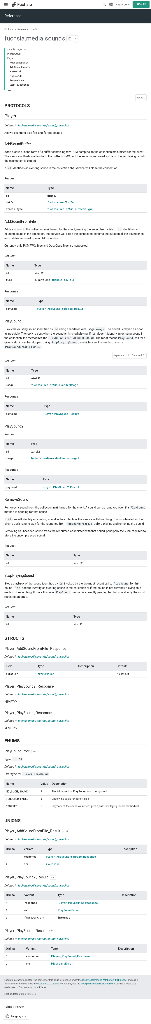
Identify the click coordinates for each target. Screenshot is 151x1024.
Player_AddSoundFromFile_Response (71, 856)
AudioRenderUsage (65, 385)
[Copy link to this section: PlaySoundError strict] (41, 751)
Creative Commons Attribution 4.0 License (104, 980)
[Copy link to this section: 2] (11, 864)
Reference (12, 16)
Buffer (70, 202)
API (35, 29)
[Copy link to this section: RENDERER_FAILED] (32, 799)
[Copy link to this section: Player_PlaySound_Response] (55, 713)
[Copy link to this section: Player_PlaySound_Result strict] (58, 931)
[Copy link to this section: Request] (19, 178)
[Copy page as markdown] (70, 39)
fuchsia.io (59, 280)
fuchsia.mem (55, 202)
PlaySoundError (68, 910)
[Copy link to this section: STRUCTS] (27, 638)
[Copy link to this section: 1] (11, 857)
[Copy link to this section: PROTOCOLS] (33, 106)
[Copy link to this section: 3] (11, 918)
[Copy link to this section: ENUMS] (23, 741)
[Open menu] (6, 4)
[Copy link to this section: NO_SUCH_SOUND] (31, 792)
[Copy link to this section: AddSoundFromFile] (39, 222)
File (72, 280)
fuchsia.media (57, 209)
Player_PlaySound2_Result (61, 487)
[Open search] (104, 4)
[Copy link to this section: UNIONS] (24, 821)
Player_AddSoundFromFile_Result (60, 308)
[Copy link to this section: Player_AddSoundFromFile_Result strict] (72, 831)
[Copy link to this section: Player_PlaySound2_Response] (57, 686)
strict (35, 751)
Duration (48, 674)
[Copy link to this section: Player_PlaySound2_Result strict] (60, 877)
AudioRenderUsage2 (65, 458)
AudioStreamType (81, 209)
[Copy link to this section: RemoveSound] (32, 499)
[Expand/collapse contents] (24, 49)
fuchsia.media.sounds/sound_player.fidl (43, 125)
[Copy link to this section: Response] (21, 291)
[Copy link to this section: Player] (20, 116)
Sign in (141, 4)
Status (54, 864)
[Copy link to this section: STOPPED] (21, 806)
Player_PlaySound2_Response (78, 903)
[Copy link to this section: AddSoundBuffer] (34, 144)
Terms (8, 1006)
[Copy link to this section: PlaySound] (25, 321)
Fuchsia (8, 29)
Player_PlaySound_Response (70, 956)
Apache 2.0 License (48, 983)
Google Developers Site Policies (98, 983)
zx (39, 674)
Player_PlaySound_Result (61, 414)
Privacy (19, 1006)
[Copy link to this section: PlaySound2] (27, 426)
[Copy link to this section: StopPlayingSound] (37, 575)
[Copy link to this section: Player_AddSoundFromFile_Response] (70, 649)
